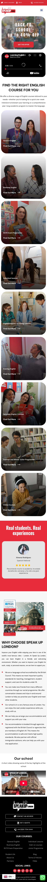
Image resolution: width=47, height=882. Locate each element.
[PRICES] (17, 3)
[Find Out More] (18, 146)
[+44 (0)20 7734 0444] (32, 3)
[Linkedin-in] (15, 870)
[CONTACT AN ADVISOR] (2, 3)
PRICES (20, 2)
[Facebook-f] (31, 870)
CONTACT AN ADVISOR (9, 2)
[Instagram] (27, 870)
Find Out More (9, 146)
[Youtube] (19, 870)
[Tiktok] (23, 870)
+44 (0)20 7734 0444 (39, 2)
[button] (41, 10)
